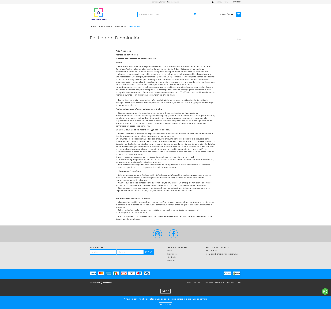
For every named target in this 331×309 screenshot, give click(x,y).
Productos (105, 27)
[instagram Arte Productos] (157, 233)
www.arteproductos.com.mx (128, 87)
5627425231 (211, 250)
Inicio (93, 27)
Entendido (165, 305)
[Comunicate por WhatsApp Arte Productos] (325, 291)
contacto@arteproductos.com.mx (165, 2)
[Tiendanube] (101, 283)
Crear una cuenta (221, 2)
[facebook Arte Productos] (173, 233)
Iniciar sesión (236, 2)
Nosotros (135, 27)
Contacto (120, 27)
